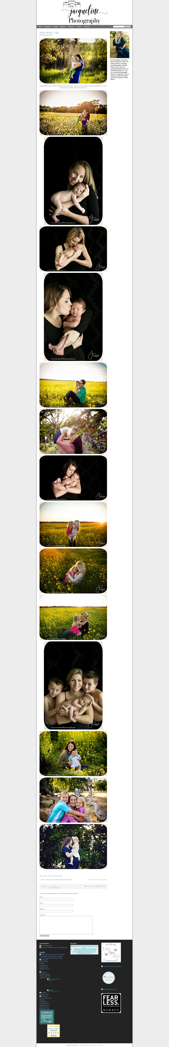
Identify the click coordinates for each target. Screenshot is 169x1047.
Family (49, 876)
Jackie (44, 886)
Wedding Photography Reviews (88, 946)
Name (41, 897)
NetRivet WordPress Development (94, 1045)
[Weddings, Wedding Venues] (46, 993)
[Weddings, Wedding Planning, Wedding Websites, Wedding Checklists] (46, 975)
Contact (78, 26)
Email (41, 903)
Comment (42, 915)
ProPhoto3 (81, 1045)
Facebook (71, 26)
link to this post (91, 886)
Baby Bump (43, 876)
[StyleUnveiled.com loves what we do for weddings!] (109, 989)
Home (40, 26)
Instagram (87, 26)
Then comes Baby (56, 876)
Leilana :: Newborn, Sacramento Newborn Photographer (56, 879)
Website (62, 26)
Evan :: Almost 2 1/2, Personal (98, 879)
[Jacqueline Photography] (84, 24)
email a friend (101, 886)
